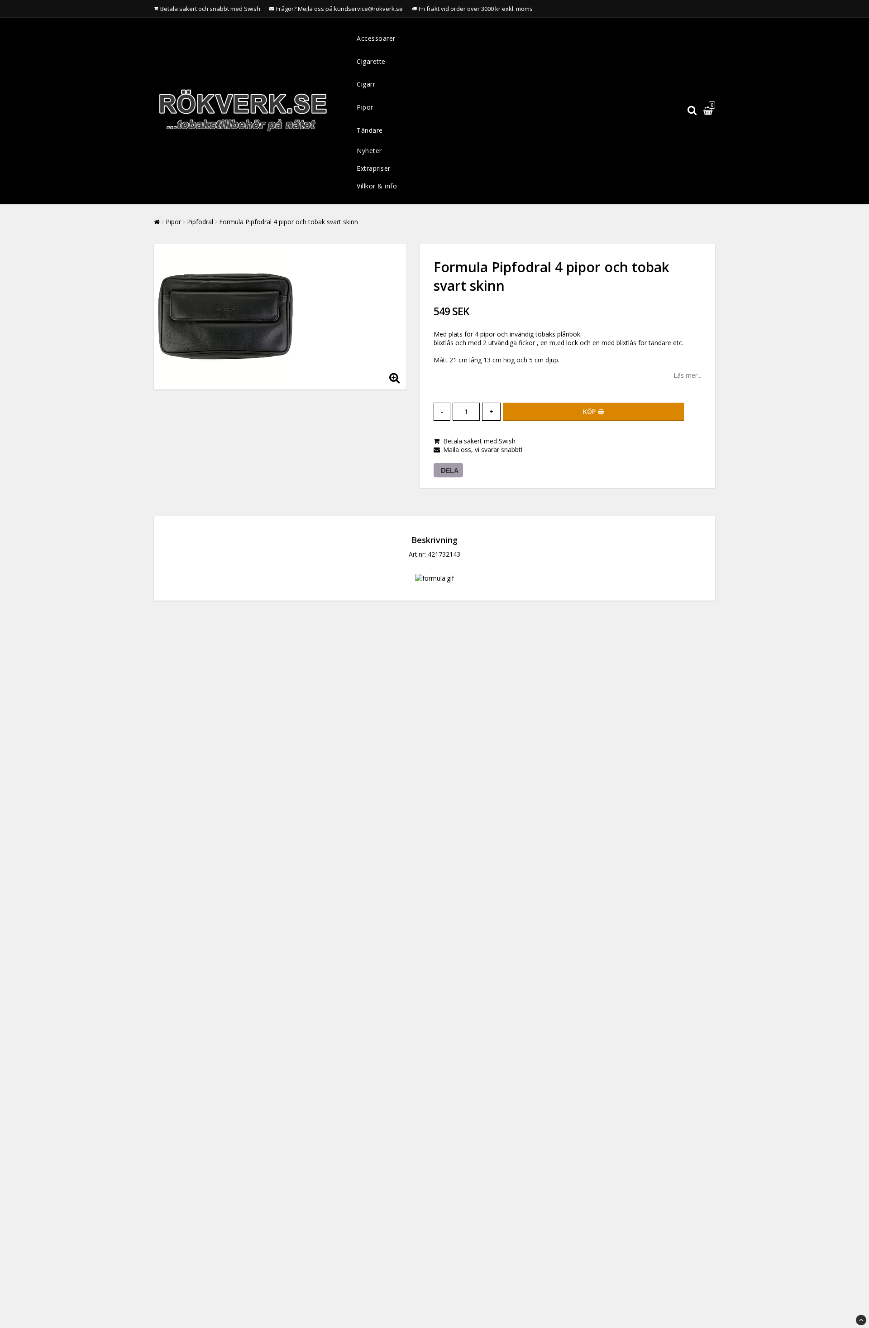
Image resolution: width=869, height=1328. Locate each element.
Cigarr (366, 84)
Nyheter (369, 150)
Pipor (365, 107)
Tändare (370, 130)
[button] (709, 110)
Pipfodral (200, 221)
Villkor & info (377, 186)
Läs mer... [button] (687, 375)
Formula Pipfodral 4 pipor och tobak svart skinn (288, 221)
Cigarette (371, 61)
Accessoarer (376, 38)
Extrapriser (374, 168)
